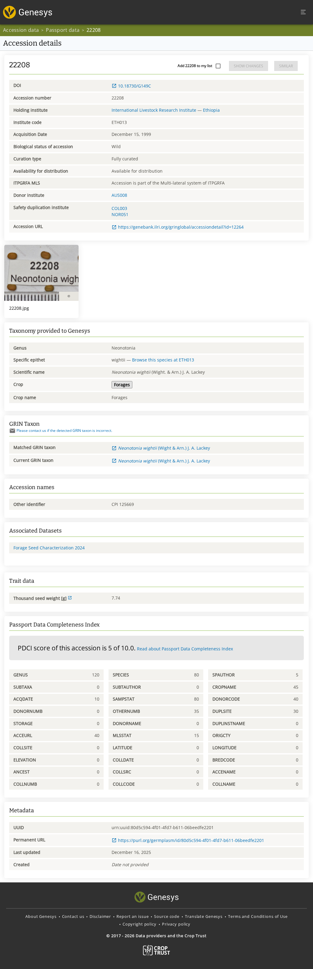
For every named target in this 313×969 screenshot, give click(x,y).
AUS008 (119, 195)
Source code (166, 916)
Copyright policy (139, 924)
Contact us (73, 916)
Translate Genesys (204, 916)
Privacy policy (176, 924)
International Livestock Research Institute (154, 110)
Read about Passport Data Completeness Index (185, 649)
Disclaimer (100, 916)
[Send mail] (12, 431)
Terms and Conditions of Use (258, 916)
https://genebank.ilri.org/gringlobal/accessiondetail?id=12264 (181, 227)
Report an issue (132, 916)
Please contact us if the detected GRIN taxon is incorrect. (64, 430)
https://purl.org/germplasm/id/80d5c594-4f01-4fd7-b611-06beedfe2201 (191, 840)
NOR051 (120, 214)
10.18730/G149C (134, 86)
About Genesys (40, 916)
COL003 (119, 208)
